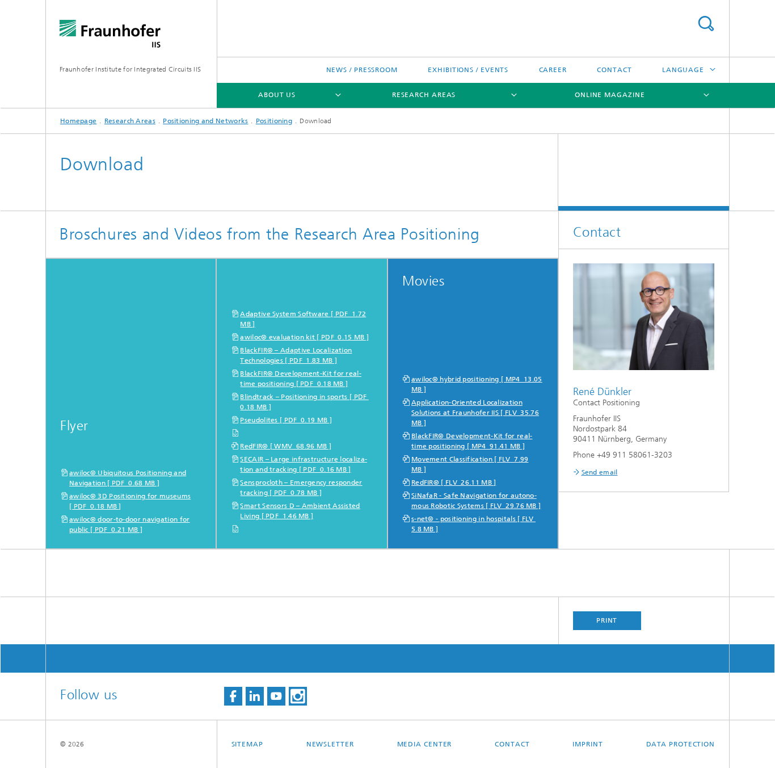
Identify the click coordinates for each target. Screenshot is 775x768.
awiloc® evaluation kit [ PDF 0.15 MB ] (304, 337)
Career (553, 70)
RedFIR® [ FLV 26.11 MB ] (453, 482)
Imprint (587, 744)
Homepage (78, 121)
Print (607, 620)
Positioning (274, 121)
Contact (614, 70)
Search (706, 23)
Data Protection (680, 744)
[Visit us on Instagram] (298, 696)
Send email (600, 472)
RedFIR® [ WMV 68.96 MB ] (285, 446)
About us (277, 95)
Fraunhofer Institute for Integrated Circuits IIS (130, 69)
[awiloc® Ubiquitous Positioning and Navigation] (131, 334)
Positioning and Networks (205, 121)
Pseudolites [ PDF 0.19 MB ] (285, 420)
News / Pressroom (362, 70)
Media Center (424, 744)
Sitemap (247, 744)
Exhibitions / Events (468, 70)
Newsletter (330, 744)
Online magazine (610, 95)
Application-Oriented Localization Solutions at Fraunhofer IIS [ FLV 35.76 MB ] (475, 412)
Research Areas (424, 95)
